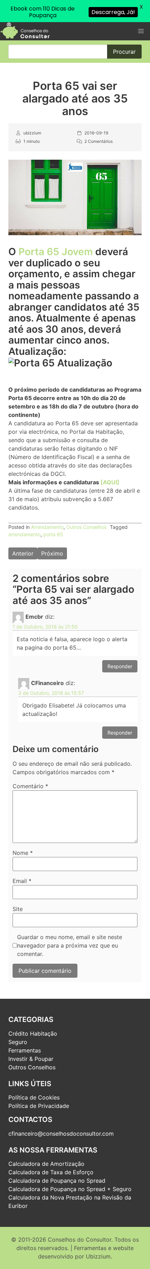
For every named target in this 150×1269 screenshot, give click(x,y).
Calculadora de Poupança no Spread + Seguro (70, 1188)
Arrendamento (47, 527)
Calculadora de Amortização (46, 1163)
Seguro (17, 1041)
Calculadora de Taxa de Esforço (50, 1172)
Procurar (124, 51)
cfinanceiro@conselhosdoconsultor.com (61, 1133)
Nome (23, 852)
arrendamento (24, 534)
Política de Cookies (34, 1097)
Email (22, 880)
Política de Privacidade (38, 1105)
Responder (119, 666)
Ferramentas (24, 1050)
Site (18, 908)
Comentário (30, 786)
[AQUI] (109, 482)
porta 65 (53, 534)
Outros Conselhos (86, 527)
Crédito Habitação (32, 1033)
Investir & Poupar (30, 1058)
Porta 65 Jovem (55, 252)
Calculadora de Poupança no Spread (56, 1180)
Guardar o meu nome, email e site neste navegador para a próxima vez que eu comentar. (69, 945)
